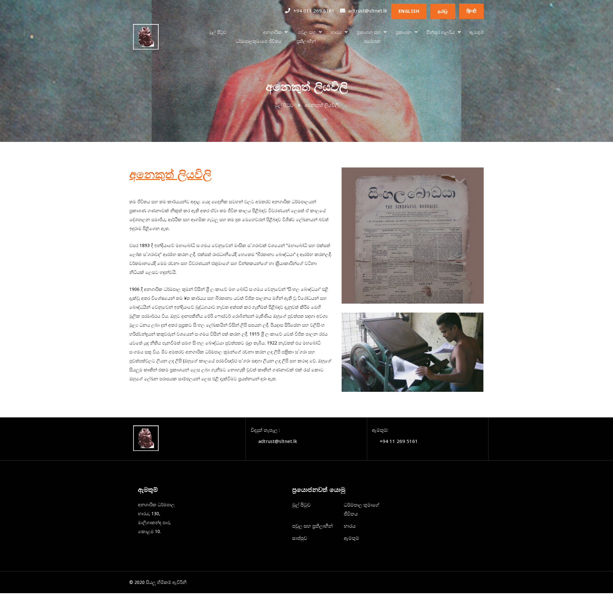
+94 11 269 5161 (399, 441)
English (409, 11)
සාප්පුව (299, 538)
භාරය (336, 32)
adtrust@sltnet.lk (367, 10)
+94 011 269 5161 (314, 10)
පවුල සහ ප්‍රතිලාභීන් (312, 526)
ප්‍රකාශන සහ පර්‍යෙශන (369, 36)
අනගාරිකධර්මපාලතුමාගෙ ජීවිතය (259, 36)
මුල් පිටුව (217, 32)
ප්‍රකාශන (404, 32)
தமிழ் (443, 11)
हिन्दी (471, 11)
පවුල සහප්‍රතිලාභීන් (306, 36)
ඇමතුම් (477, 32)
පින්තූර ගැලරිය (441, 32)
